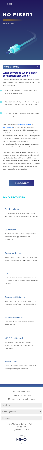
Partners (6, 418)
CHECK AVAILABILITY (21, 183)
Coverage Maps (9, 411)
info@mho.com (21, 395)
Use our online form (21, 399)
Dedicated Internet (24, 125)
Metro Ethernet (8, 127)
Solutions (12, 67)
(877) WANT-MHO (22, 391)
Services (6, 405)
